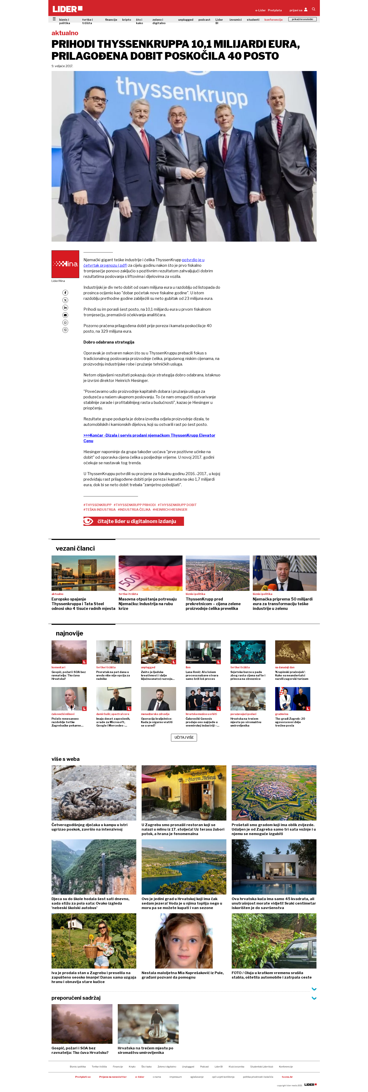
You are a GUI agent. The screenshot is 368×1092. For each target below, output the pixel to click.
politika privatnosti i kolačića (258, 1076)
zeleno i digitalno (158, 21)
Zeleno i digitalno (167, 1066)
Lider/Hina (58, 281)
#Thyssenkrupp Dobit (177, 505)
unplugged (185, 19)
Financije (118, 1066)
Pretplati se (83, 1076)
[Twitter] (65, 300)
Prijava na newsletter (113, 1076)
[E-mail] (65, 315)
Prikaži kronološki (302, 19)
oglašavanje (197, 1076)
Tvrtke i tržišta (99, 1066)
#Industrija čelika (134, 510)
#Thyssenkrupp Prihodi (135, 505)
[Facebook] (65, 293)
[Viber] (65, 330)
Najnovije (69, 633)
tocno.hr (287, 1076)
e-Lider (260, 10)
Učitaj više (184, 737)
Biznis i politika (78, 1066)
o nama (157, 1076)
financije (111, 19)
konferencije (273, 19)
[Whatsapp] (65, 322)
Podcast (204, 1066)
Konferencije (286, 1066)
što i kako (139, 21)
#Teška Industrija (99, 510)
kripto (126, 19)
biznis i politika (64, 21)
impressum (176, 1076)
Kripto (132, 1066)
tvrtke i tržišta (87, 21)
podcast (204, 19)
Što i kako (146, 1066)
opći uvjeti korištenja (223, 1076)
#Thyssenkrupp (97, 505)
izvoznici (236, 19)
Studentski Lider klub (261, 1066)
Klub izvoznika (236, 1066)
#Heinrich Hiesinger (170, 510)
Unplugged (188, 1066)
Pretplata (275, 10)
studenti (253, 19)
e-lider (139, 1076)
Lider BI (219, 21)
